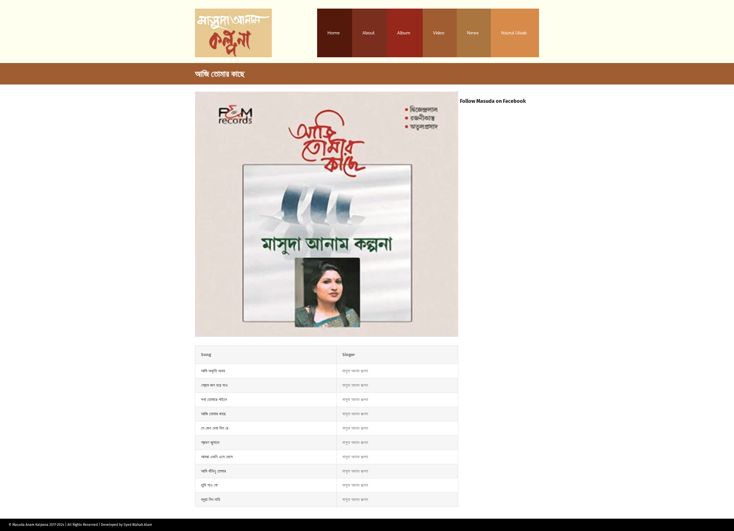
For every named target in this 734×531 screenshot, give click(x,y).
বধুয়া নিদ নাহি (210, 499)
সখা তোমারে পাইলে (214, 399)
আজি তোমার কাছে (213, 413)
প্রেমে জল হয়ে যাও (214, 385)
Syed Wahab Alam (138, 525)
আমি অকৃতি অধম (213, 370)
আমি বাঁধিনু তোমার (213, 471)
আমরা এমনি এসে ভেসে (217, 456)
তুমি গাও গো (209, 485)
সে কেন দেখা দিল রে (214, 428)
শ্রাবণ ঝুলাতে (210, 442)
